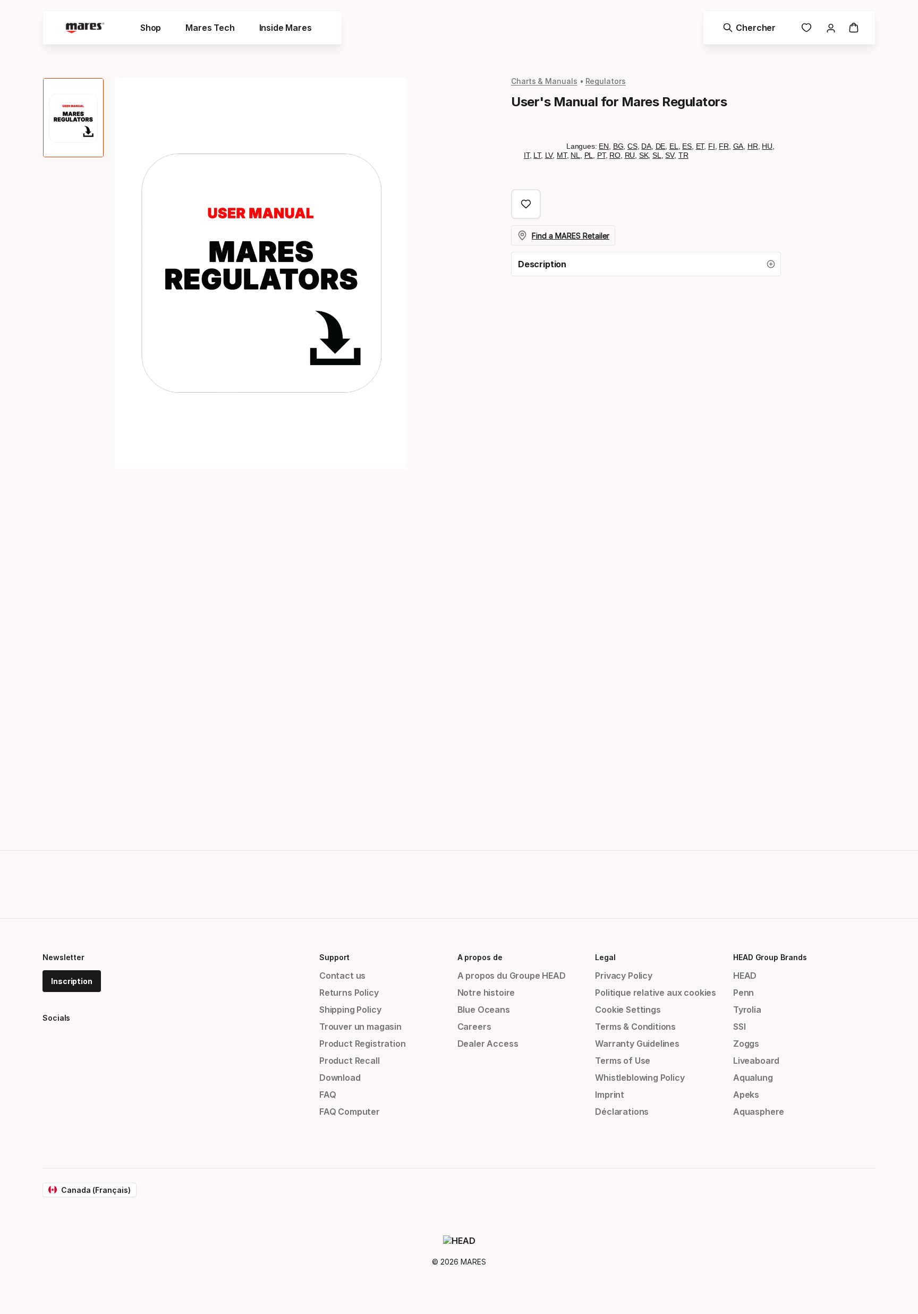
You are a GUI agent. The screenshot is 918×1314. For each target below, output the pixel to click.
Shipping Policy (350, 1009)
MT (562, 155)
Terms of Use (622, 1060)
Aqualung (753, 1077)
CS (632, 146)
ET (700, 146)
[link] (806, 27)
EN (604, 146)
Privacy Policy (623, 975)
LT (537, 155)
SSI (739, 1026)
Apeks (746, 1094)
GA (738, 146)
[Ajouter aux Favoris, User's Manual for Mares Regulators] (526, 204)
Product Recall (349, 1060)
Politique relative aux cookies (655, 992)
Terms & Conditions (635, 1026)
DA (646, 146)
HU (767, 146)
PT (601, 155)
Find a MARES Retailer (570, 235)
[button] (646, 264)
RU (630, 155)
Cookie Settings (627, 1009)
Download (340, 1077)
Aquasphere (758, 1111)
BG (618, 146)
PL (588, 155)
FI (711, 146)
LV (549, 155)
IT (527, 155)
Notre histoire (486, 992)
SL (656, 155)
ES (687, 146)
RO (614, 155)
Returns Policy (349, 992)
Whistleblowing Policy (639, 1077)
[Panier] (853, 27)
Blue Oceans (483, 1009)
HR (752, 146)
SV (669, 155)
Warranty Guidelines (637, 1043)
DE (661, 146)
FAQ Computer (349, 1111)
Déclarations (622, 1111)
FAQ (327, 1094)
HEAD (744, 975)
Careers (474, 1026)
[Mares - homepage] (85, 28)
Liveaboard (756, 1060)
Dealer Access (487, 1043)
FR (724, 146)
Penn (743, 992)
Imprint (609, 1094)
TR (683, 155)
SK (644, 155)
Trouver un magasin (360, 1026)
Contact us (342, 975)
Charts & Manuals (544, 81)
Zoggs (746, 1043)
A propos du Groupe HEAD (511, 975)
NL (575, 155)
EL (673, 146)
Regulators (605, 81)
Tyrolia (747, 1009)
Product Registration (362, 1043)
